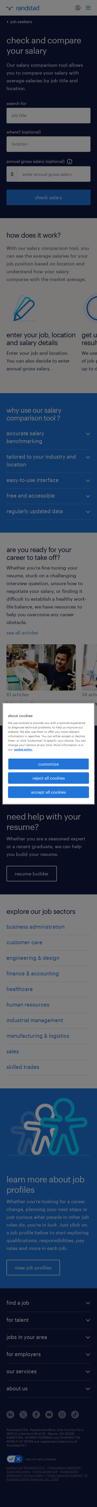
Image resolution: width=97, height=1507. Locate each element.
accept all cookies (48, 791)
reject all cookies (48, 777)
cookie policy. (23, 749)
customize (48, 763)
